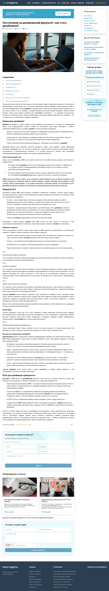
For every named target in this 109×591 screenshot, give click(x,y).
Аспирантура (88, 18)
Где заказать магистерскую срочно (64, 574)
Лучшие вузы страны (91, 30)
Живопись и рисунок (12, 91)
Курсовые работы (35, 582)
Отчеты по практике (35, 584)
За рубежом (88, 25)
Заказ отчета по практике (61, 582)
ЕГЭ (59, 3)
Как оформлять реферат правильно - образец (17, 500)
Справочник (90, 3)
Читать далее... (9, 512)
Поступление (88, 16)
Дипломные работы (35, 579)
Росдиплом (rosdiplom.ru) (94, 77)
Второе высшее (89, 21)
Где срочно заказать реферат (62, 584)
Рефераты (32, 587)
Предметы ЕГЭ (10, 87)
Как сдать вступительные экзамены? (18, 98)
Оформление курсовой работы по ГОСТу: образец (56, 500)
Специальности (8, 28)
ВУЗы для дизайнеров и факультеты (17, 101)
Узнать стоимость (63, 13)
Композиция (10, 94)
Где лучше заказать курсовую (63, 579)
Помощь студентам (77, 3)
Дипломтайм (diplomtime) (93, 81)
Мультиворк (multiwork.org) (94, 86)
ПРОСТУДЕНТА (10, 567)
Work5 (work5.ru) (91, 94)
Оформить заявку (35, 571)
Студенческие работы (48, 3)
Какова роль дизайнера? (13, 80)
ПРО (10, 3)
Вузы (29, 3)
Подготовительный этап (13, 84)
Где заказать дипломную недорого (64, 571)
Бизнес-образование (90, 23)
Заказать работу (100, 3)
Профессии (65, 3)
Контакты (32, 576)
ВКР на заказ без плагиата (61, 576)
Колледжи (36, 3)
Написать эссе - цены (60, 587)
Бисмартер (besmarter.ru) (93, 90)
